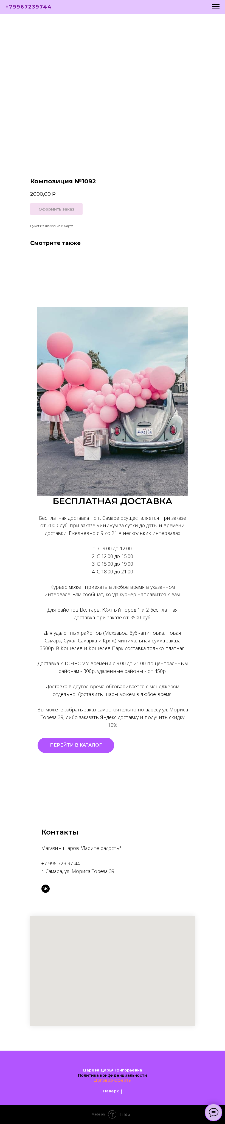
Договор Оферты (112, 1080)
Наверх (111, 1091)
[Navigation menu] (216, 7)
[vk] (45, 889)
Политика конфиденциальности (112, 1075)
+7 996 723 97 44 (60, 863)
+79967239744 (28, 7)
